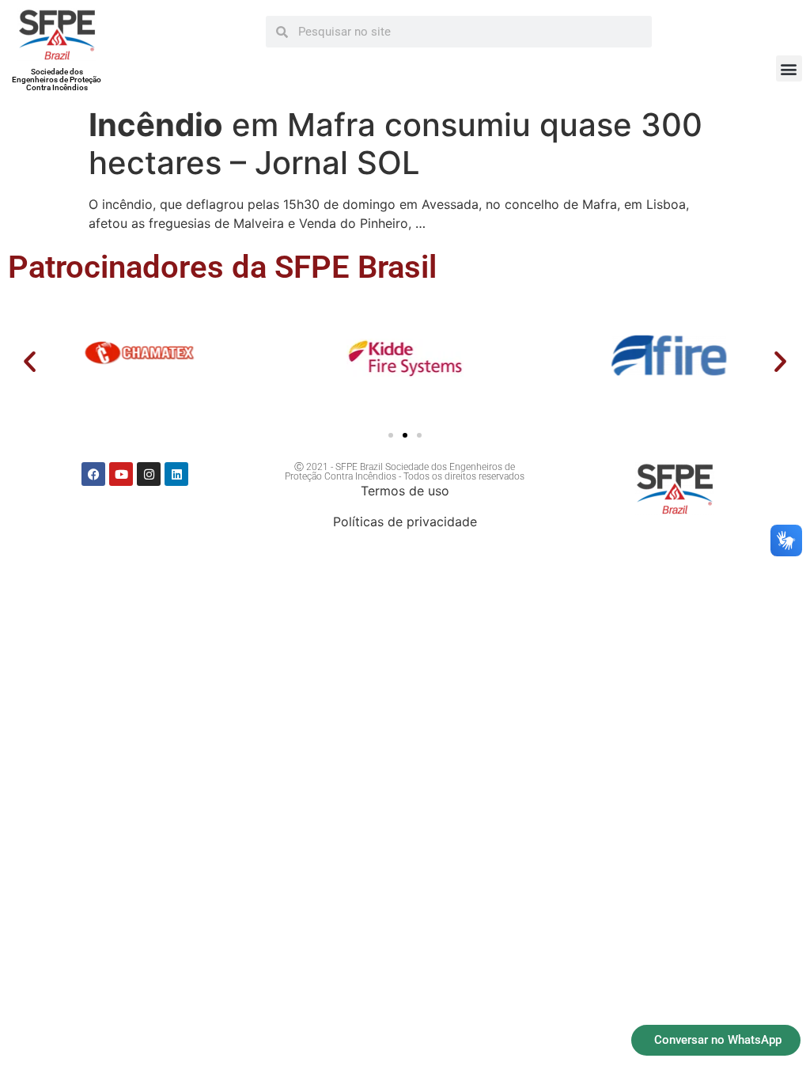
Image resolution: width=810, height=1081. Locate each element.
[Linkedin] (176, 474)
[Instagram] (149, 474)
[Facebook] (93, 474)
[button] (789, 68)
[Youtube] (121, 474)
